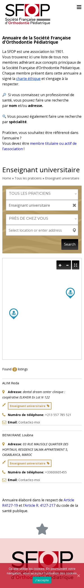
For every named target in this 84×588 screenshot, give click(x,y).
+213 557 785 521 (58, 415)
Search (69, 244)
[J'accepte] (78, 575)
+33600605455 (56, 472)
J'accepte (42, 580)
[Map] (42, 309)
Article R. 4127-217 (40, 505)
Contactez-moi (29, 422)
